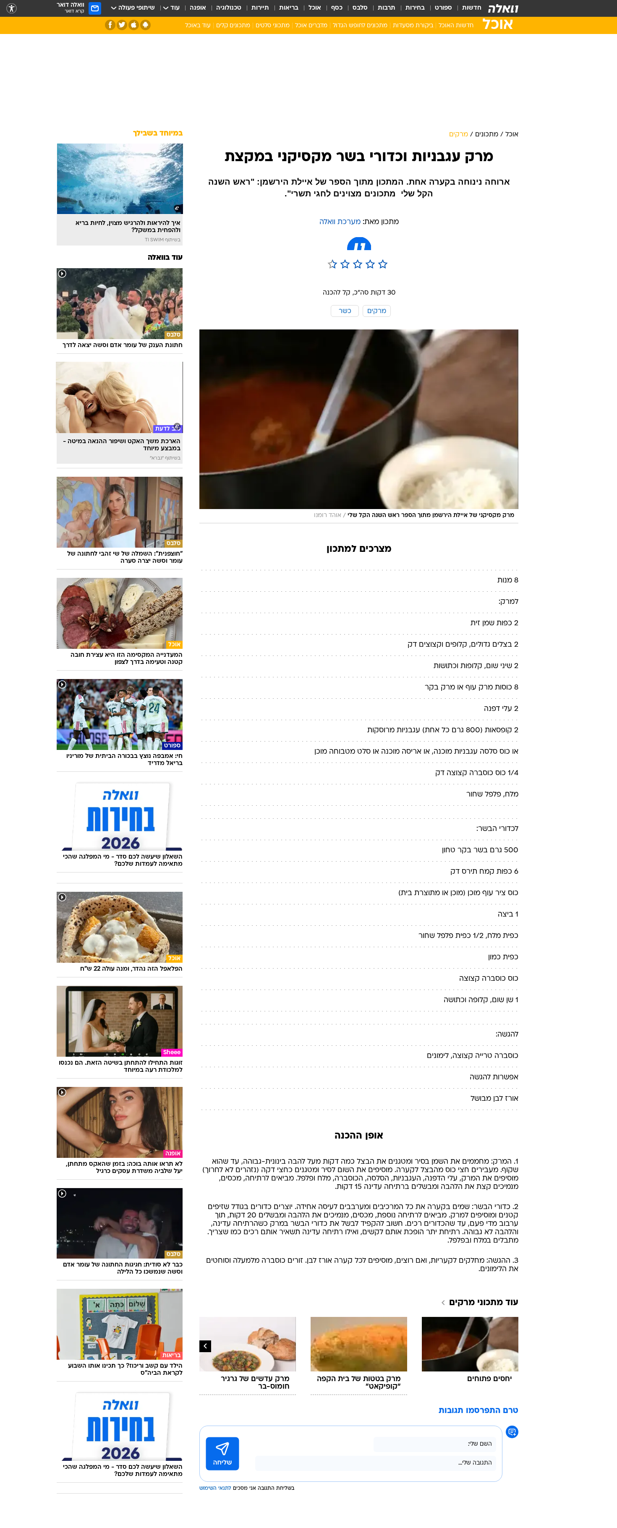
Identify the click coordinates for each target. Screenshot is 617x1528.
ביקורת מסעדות (413, 26)
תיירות (260, 8)
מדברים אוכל (311, 26)
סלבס (360, 8)
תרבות (386, 8)
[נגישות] (11, 8)
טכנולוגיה (228, 8)
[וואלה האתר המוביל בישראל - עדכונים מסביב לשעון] (503, 8)
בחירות (415, 8)
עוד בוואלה (165, 257)
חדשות (471, 8)
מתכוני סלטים (273, 26)
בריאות (288, 8)
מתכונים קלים (233, 26)
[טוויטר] (122, 25)
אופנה (198, 8)
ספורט (443, 8)
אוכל (314, 8)
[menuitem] (466, 8)
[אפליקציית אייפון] (133, 25)
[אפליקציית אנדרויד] (145, 25)
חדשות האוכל (456, 26)
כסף (336, 8)
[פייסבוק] (110, 25)
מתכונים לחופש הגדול (360, 26)
